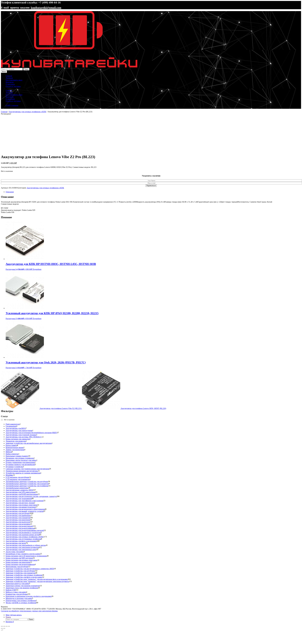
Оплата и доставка (13, 86)
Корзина (10, 622)
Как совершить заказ (14, 80)
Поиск (26, 69)
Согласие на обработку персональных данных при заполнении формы (29, 611)
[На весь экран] (4, 626)
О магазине (10, 84)
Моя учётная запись (14, 615)
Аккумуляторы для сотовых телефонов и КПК (27, 112)
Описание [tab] (10, 192)
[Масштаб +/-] (2, 626)
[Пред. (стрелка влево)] (2, 628)
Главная (9, 76)
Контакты (10, 82)
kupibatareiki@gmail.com (46, 7)
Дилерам (9, 78)
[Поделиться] (7, 626)
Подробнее (37, 269)
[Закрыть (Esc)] (9, 626)
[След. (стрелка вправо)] (4, 628)
